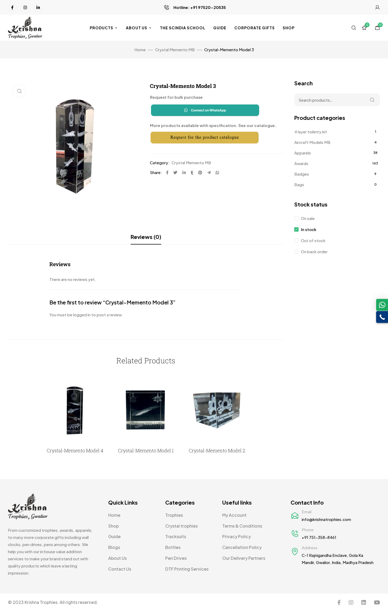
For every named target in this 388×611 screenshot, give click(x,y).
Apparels (302, 152)
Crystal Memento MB (175, 49)
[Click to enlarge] (19, 91)
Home (140, 49)
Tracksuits (175, 536)
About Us (136, 27)
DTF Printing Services (187, 569)
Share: (156, 172)
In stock (308, 229)
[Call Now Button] (382, 317)
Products (101, 27)
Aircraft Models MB (312, 142)
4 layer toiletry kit (310, 131)
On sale (307, 218)
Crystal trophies (181, 526)
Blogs (114, 547)
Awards (301, 163)
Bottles (173, 547)
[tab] (146, 236)
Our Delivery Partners (243, 558)
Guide (219, 27)
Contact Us (119, 569)
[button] (382, 305)
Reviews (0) (146, 236)
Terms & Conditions (242, 526)
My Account (234, 515)
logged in (82, 314)
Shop (289, 27)
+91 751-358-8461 (319, 537)
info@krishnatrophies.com (326, 519)
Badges (301, 173)
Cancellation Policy (242, 547)
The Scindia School (182, 27)
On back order (314, 251)
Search (372, 99)
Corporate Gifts (254, 27)
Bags (299, 184)
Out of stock (312, 240)
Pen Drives (176, 558)
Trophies (174, 515)
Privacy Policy (236, 536)
